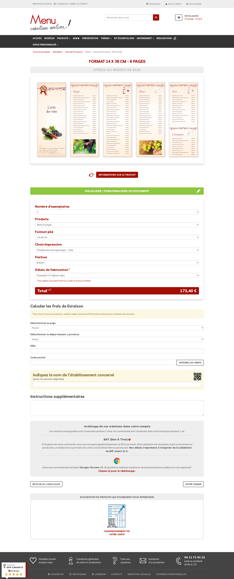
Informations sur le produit (117, 174)
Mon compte (174, 4)
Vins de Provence (73, 51)
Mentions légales (139, 574)
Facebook (57, 574)
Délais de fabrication (51, 270)
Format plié (44, 232)
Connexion (62, 4)
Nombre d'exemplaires (52, 206)
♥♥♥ (76, 38)
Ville (32, 345)
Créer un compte (78, 4)
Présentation (90, 38)
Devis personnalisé (45, 44)
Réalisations (164, 38)
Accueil (37, 38)
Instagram (79, 574)
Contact (116, 574)
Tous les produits (41, 51)
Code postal (37, 357)
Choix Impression (48, 244)
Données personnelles (171, 574)
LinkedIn (100, 574)
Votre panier (193, 484)
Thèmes (105, 38)
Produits (63, 38)
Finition (41, 257)
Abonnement (144, 38)
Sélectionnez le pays (43, 323)
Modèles (49, 38)
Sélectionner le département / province (54, 334)
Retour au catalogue (46, 484)
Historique (154, 4)
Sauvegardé (194, 4)
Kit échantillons (124, 38)
